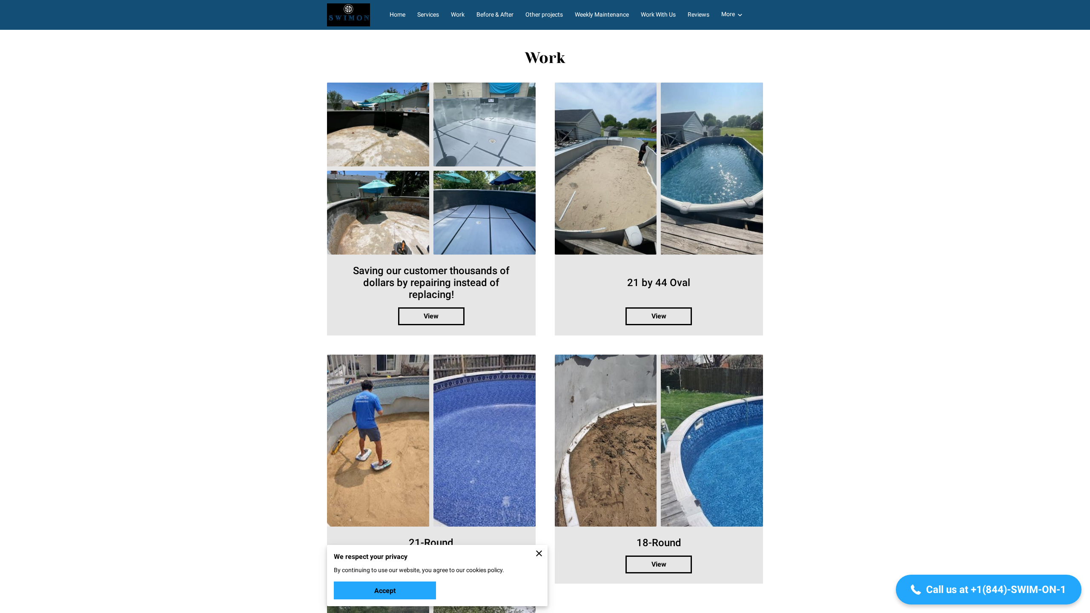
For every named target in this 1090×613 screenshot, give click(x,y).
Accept (385, 591)
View (431, 316)
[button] (988, 589)
